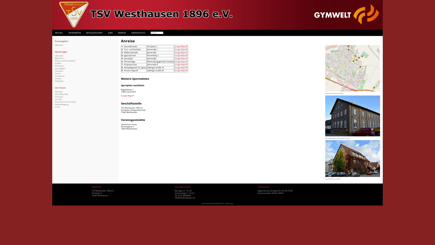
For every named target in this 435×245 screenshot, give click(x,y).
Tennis (57, 73)
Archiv (57, 107)
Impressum (263, 186)
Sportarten (75, 33)
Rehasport (59, 66)
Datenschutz (138, 33)
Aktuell (59, 33)
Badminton (59, 58)
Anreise (122, 33)
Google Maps (180, 46)
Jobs (110, 33)
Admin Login (229, 203)
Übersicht (59, 45)
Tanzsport (59, 71)
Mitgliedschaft (94, 33)
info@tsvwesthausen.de (185, 198)
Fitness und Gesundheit (65, 61)
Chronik (58, 99)
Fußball (58, 63)
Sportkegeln (60, 68)
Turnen (58, 78)
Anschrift (96, 186)
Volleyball (59, 81)
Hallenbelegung (61, 104)
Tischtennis (60, 76)
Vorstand (59, 97)
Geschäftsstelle (61, 94)
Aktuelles (59, 92)
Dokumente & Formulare (65, 102)
